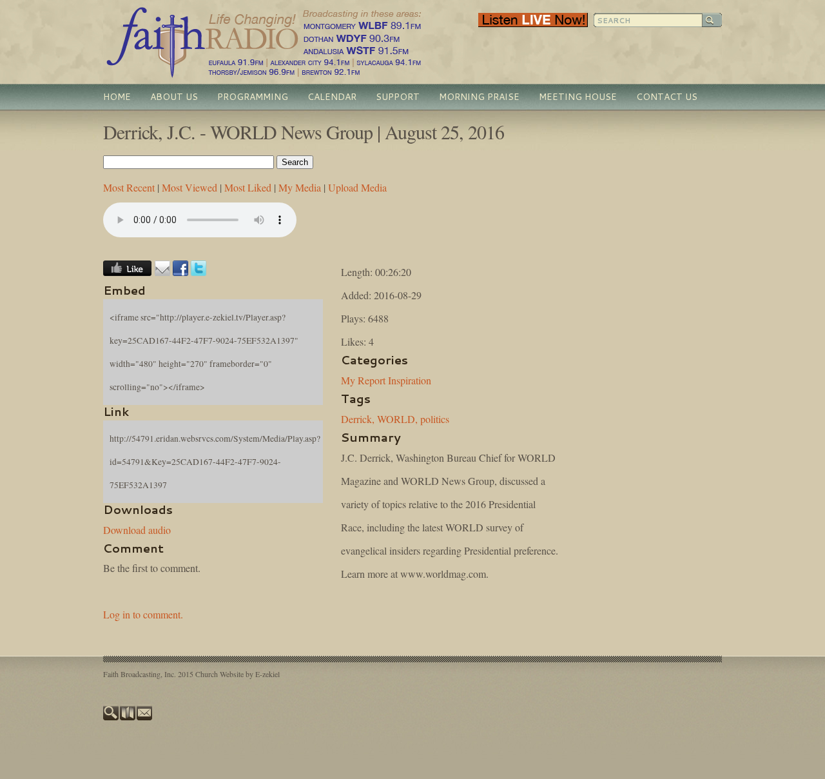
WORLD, (397, 419)
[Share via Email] (162, 272)
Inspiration (409, 380)
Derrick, (357, 419)
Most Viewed (189, 187)
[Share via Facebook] (180, 272)
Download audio (137, 530)
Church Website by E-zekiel (237, 674)
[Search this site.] (111, 717)
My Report (363, 380)
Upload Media (357, 187)
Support (398, 96)
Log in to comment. (143, 614)
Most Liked (247, 187)
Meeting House (578, 96)
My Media (299, 187)
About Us (174, 96)
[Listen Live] (533, 24)
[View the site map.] (128, 717)
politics (434, 419)
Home (117, 96)
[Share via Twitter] (198, 272)
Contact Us (666, 96)
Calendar (331, 96)
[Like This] (127, 272)
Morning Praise (479, 96)
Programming (252, 96)
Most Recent (129, 187)
